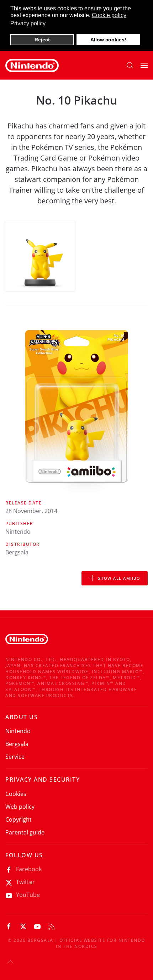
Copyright (18, 819)
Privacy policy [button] (28, 23)
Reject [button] (42, 39)
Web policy (20, 807)
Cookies (15, 794)
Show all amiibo (119, 578)
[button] (129, 65)
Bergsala (16, 744)
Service (15, 757)
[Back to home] (32, 65)
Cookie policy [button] (109, 15)
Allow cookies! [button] (108, 39)
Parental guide (24, 832)
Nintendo (18, 731)
